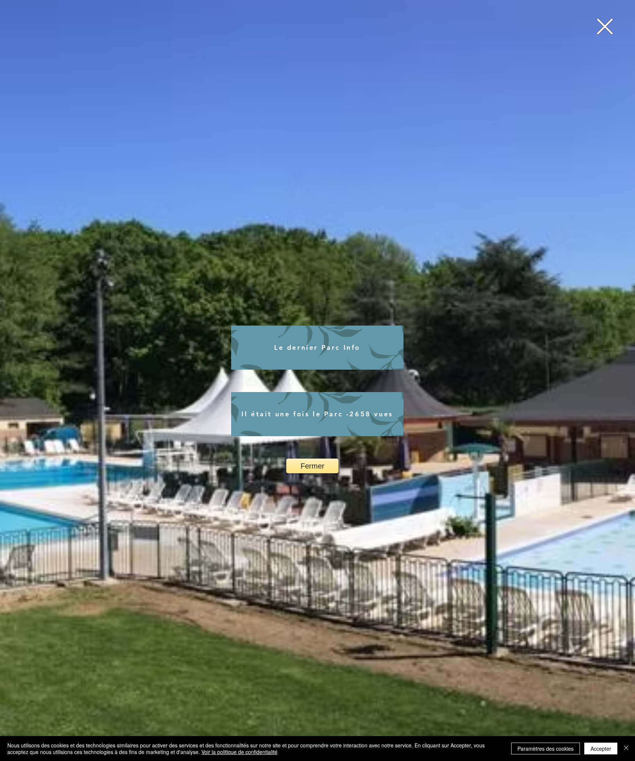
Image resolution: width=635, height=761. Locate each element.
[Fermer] (626, 748)
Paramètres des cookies (545, 748)
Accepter (601, 748)
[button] (605, 26)
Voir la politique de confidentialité (239, 751)
